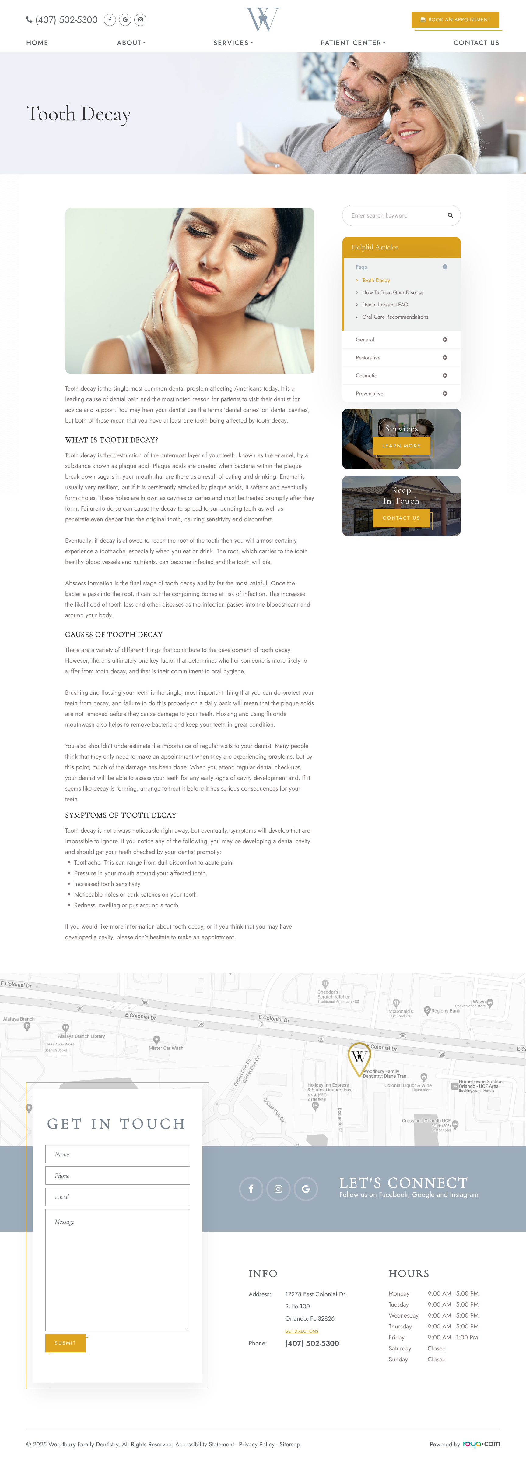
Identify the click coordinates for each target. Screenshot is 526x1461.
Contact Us (477, 43)
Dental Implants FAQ (385, 305)
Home (37, 43)
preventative (369, 393)
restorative (368, 357)
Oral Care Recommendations (395, 317)
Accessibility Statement (204, 1444)
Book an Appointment (459, 19)
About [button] (129, 42)
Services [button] (231, 42)
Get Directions (301, 1331)
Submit (65, 1342)
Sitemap (289, 1444)
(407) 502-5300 (66, 19)
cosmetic (366, 375)
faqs (361, 267)
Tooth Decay (376, 280)
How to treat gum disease (392, 292)
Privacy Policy (257, 1444)
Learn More (401, 445)
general (365, 339)
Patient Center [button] (351, 42)
